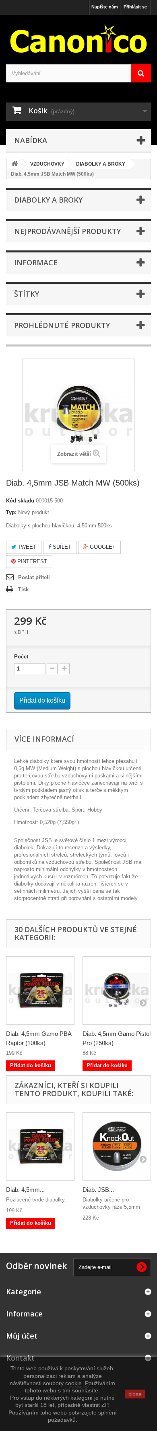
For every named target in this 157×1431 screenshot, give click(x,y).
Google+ (102, 547)
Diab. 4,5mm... (25, 1189)
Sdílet (61, 547)
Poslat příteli (34, 577)
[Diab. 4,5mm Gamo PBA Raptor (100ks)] (40, 990)
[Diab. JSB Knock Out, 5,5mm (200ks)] (117, 1146)
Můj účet (21, 1336)
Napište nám (104, 6)
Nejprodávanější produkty (67, 231)
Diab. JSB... (98, 1189)
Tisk (23, 589)
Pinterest (31, 561)
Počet (21, 657)
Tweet (26, 547)
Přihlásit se (135, 6)
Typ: (11, 512)
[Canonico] (78, 38)
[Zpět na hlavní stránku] (14, 164)
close (135, 1394)
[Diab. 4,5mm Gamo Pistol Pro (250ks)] (117, 990)
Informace (36, 262)
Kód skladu (20, 501)
